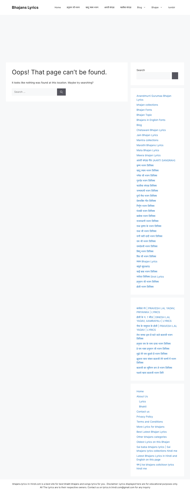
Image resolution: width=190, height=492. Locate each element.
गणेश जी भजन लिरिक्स (147, 175)
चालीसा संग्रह (125, 7)
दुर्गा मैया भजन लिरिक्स (147, 195)
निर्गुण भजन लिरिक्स (145, 205)
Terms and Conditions (150, 421)
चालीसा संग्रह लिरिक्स (147, 185)
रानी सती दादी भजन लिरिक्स (149, 236)
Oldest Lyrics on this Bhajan (153, 441)
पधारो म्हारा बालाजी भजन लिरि (150, 372)
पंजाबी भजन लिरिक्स (146, 210)
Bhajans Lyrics (25, 7)
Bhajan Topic (144, 114)
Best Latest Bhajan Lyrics (152, 431)
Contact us (143, 411)
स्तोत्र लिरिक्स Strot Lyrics (150, 276)
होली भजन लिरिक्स (145, 286)
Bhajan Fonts (144, 109)
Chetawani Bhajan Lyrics (151, 130)
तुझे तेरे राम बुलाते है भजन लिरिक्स (152, 353)
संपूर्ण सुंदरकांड (143, 266)
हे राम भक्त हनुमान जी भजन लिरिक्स (153, 348)
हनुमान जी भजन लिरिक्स (148, 281)
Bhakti (143, 406)
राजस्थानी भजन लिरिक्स (147, 221)
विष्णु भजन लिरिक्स (145, 251)
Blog (139, 7)
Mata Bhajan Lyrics (148, 150)
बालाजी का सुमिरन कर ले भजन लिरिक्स (154, 367)
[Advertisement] (95, 37)
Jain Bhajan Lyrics (147, 135)
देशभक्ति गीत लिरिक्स (146, 200)
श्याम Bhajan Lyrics (147, 261)
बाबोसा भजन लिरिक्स (146, 215)
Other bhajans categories (152, 436)
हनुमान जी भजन (73, 7)
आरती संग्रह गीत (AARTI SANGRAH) (156, 160)
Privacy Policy (145, 416)
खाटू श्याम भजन (92, 7)
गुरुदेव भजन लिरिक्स (146, 180)
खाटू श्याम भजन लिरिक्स (148, 170)
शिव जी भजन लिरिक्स (146, 256)
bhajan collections (147, 104)
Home (58, 7)
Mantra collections (147, 140)
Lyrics (142, 401)
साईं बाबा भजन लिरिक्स (147, 271)
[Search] (61, 92)
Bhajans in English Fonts (151, 119)
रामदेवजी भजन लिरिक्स (147, 246)
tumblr (171, 7)
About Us (142, 396)
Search (141, 70)
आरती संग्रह (109, 7)
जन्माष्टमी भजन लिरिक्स (147, 190)
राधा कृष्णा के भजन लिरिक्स (149, 226)
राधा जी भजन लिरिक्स (146, 231)
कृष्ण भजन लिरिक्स (145, 165)
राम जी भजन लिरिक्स (146, 241)
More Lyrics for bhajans (150, 426)
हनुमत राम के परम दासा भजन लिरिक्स (154, 343)
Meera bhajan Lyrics (149, 155)
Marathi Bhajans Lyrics (150, 145)
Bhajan (155, 7)
